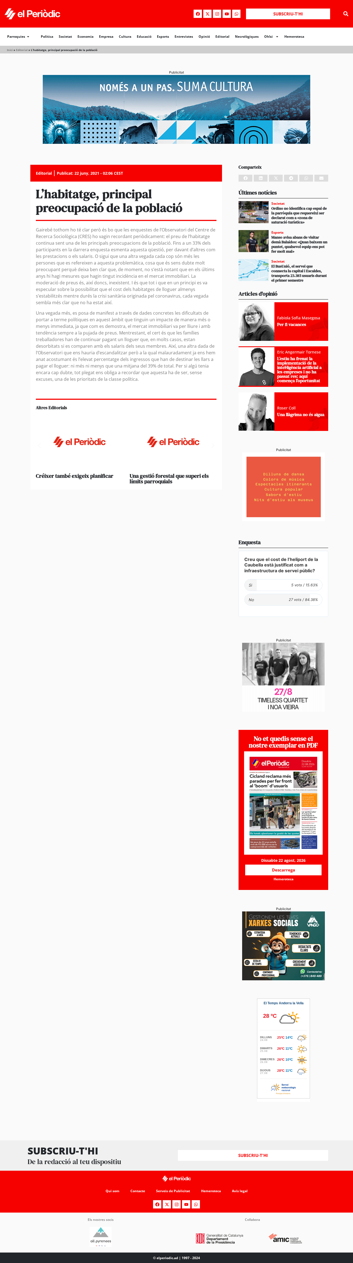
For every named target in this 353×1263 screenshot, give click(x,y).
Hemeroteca (294, 36)
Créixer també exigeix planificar (74, 476)
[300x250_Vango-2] (283, 978)
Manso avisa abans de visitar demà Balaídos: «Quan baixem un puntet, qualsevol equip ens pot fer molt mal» (299, 244)
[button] (345, 13)
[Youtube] (227, 14)
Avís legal (240, 1191)
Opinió (204, 36)
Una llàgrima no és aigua (300, 414)
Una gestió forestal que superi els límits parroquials (169, 478)
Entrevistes (184, 36)
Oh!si (268, 36)
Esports (163, 36)
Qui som (112, 1191)
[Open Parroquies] (28, 36)
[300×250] (283, 519)
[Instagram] (217, 14)
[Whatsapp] (236, 14)
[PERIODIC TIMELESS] (283, 710)
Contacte (137, 1191)
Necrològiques (247, 36)
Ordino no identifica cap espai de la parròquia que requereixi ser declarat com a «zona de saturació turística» (299, 215)
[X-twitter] (207, 14)
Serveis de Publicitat (173, 1191)
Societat (65, 36)
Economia (85, 36)
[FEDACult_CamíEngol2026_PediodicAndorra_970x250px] (176, 142)
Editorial (222, 36)
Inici (10, 50)
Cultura (125, 36)
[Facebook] (198, 14)
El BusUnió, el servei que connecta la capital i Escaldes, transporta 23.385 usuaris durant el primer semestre (299, 273)
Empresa (106, 36)
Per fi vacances (291, 324)
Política (47, 36)
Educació (144, 36)
